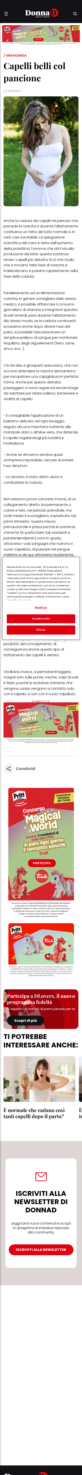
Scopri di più (25, 1020)
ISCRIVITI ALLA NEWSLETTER (41, 1249)
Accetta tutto (41, 618)
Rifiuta (41, 630)
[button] (6, 13)
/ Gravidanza (14, 55)
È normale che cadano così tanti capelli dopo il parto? (34, 1113)
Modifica (41, 607)
